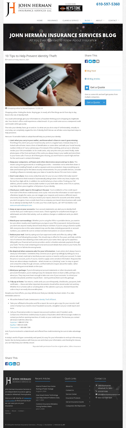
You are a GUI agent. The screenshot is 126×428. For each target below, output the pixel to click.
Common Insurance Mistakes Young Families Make (47, 406)
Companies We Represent (75, 406)
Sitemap (8, 413)
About (100, 20)
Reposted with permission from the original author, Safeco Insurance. (57, 346)
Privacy (39, 425)
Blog (88, 20)
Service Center (71, 394)
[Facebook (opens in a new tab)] (6, 363)
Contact (114, 20)
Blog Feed (91, 71)
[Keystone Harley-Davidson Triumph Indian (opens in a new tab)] (70, 11)
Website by (59, 425)
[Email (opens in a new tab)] (18, 363)
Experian (13, 322)
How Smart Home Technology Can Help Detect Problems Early (48, 397)
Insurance (52, 20)
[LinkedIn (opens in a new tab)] (14, 363)
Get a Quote (93, 102)
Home (40, 20)
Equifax (13, 325)
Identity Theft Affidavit (47, 299)
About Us (69, 386)
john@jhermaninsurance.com (109, 394)
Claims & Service (72, 20)
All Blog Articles (93, 79)
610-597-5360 (103, 391)
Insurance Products (73, 398)
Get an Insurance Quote (75, 402)
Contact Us (70, 390)
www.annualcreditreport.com (21, 205)
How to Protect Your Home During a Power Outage (45, 388)
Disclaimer (48, 425)
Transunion (14, 327)
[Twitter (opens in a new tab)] (10, 363)
